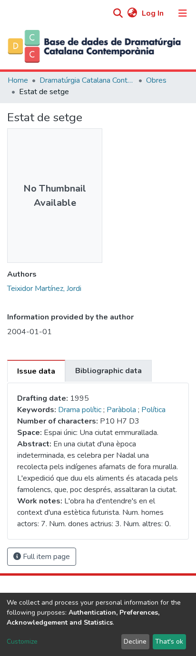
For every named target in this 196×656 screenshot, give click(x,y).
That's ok (169, 641)
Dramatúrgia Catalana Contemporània (87, 80)
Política (153, 410)
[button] (132, 13)
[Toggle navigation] (182, 13)
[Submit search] (117, 14)
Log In (154, 13)
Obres (156, 80)
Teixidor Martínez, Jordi (44, 288)
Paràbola (122, 410)
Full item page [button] (45, 556)
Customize (22, 641)
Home (18, 80)
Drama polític (79, 410)
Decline (135, 641)
